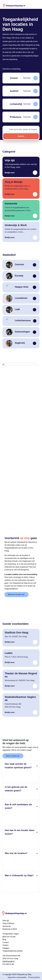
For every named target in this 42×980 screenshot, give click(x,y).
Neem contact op (12, 756)
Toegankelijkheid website (12, 951)
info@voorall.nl (8, 961)
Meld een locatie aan (16, 594)
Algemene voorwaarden (17, 977)
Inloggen (5, 948)
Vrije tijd (5, 920)
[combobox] (24, 129)
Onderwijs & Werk (9, 929)
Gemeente (6, 926)
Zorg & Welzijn (8, 923)
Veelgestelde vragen (10, 934)
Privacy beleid (34, 977)
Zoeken (21, 136)
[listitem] (21, 78)
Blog (4, 939)
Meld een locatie (9, 937)
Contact (5, 942)
